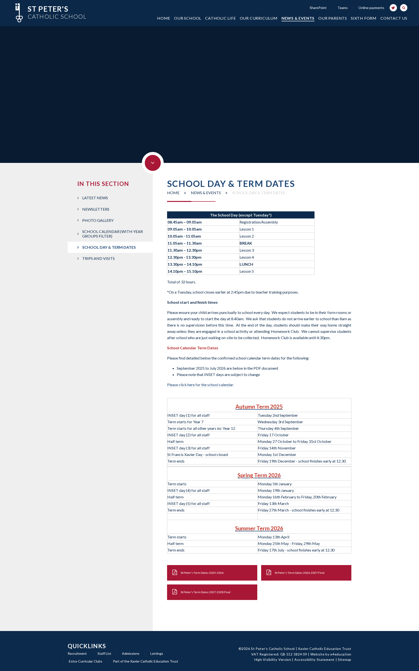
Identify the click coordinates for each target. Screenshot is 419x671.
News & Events (206, 192)
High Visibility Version (272, 659)
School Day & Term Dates (258, 192)
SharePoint (318, 8)
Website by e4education (330, 654)
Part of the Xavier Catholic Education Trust (145, 661)
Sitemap (344, 659)
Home (173, 192)
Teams (343, 8)
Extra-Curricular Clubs (85, 661)
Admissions (130, 653)
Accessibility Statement (314, 659)
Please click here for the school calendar (200, 384)
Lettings (156, 653)
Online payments (371, 8)
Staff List (104, 653)
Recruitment (77, 653)
